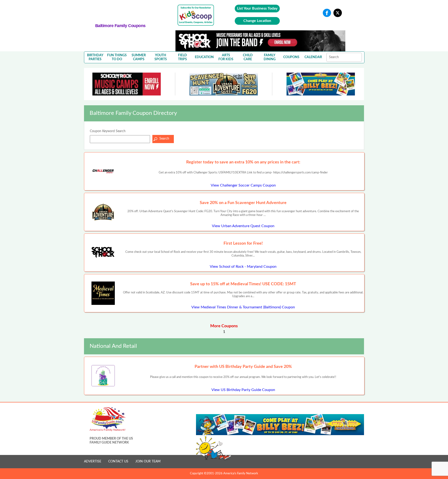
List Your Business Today (257, 8)
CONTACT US (118, 461)
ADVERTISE (92, 461)
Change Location (257, 21)
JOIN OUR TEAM (148, 461)
